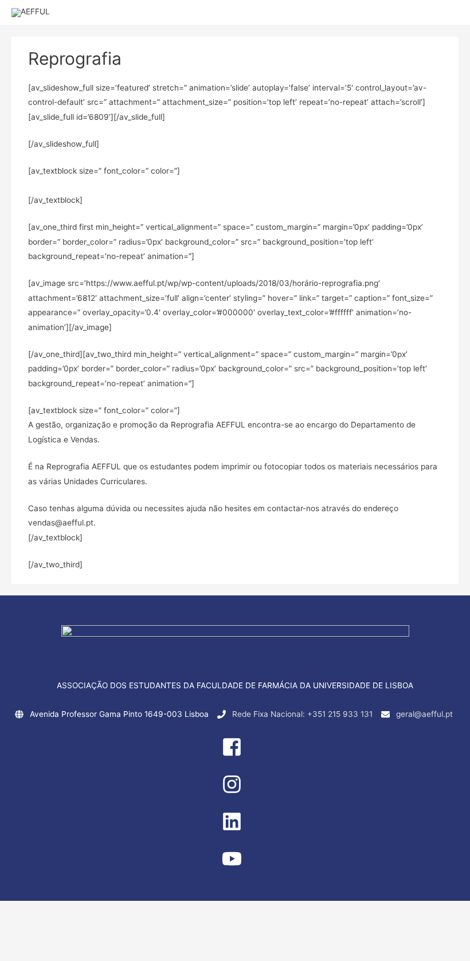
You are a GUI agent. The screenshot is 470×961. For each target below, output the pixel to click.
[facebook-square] (235, 754)
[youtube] (235, 865)
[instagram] (235, 791)
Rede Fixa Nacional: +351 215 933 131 (302, 714)
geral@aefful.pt (424, 714)
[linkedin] (235, 828)
